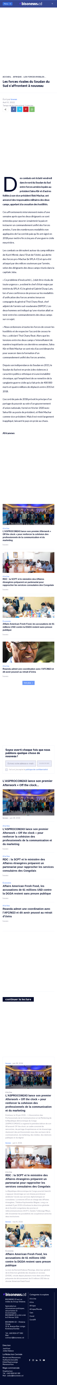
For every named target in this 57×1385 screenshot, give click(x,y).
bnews (14, 99)
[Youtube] (44, 1360)
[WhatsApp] (32, 109)
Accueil (7, 77)
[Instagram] (33, 1360)
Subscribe (44, 763)
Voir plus (27, 683)
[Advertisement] (28, 39)
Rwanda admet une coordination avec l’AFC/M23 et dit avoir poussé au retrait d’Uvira (27, 912)
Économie (7, 621)
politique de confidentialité (37, 770)
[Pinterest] (25, 109)
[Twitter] (19, 109)
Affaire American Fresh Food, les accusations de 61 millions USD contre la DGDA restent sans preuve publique (28, 627)
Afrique (17, 77)
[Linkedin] (37, 1360)
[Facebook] (13, 109)
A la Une (6, 528)
